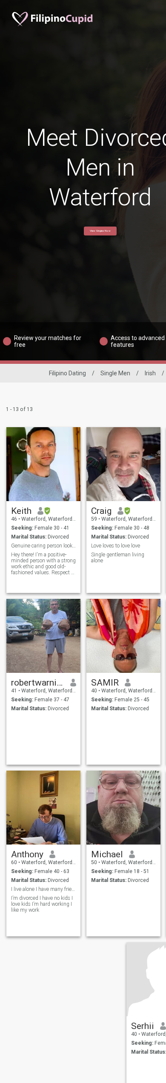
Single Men (115, 373)
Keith (21, 511)
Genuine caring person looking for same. (43, 546)
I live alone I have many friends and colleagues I (43, 889)
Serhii (142, 1026)
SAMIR (105, 683)
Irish (150, 373)
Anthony (27, 854)
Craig (101, 511)
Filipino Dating (67, 373)
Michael (107, 854)
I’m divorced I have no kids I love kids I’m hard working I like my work (42, 904)
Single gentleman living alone (117, 558)
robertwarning (37, 683)
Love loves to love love (115, 546)
